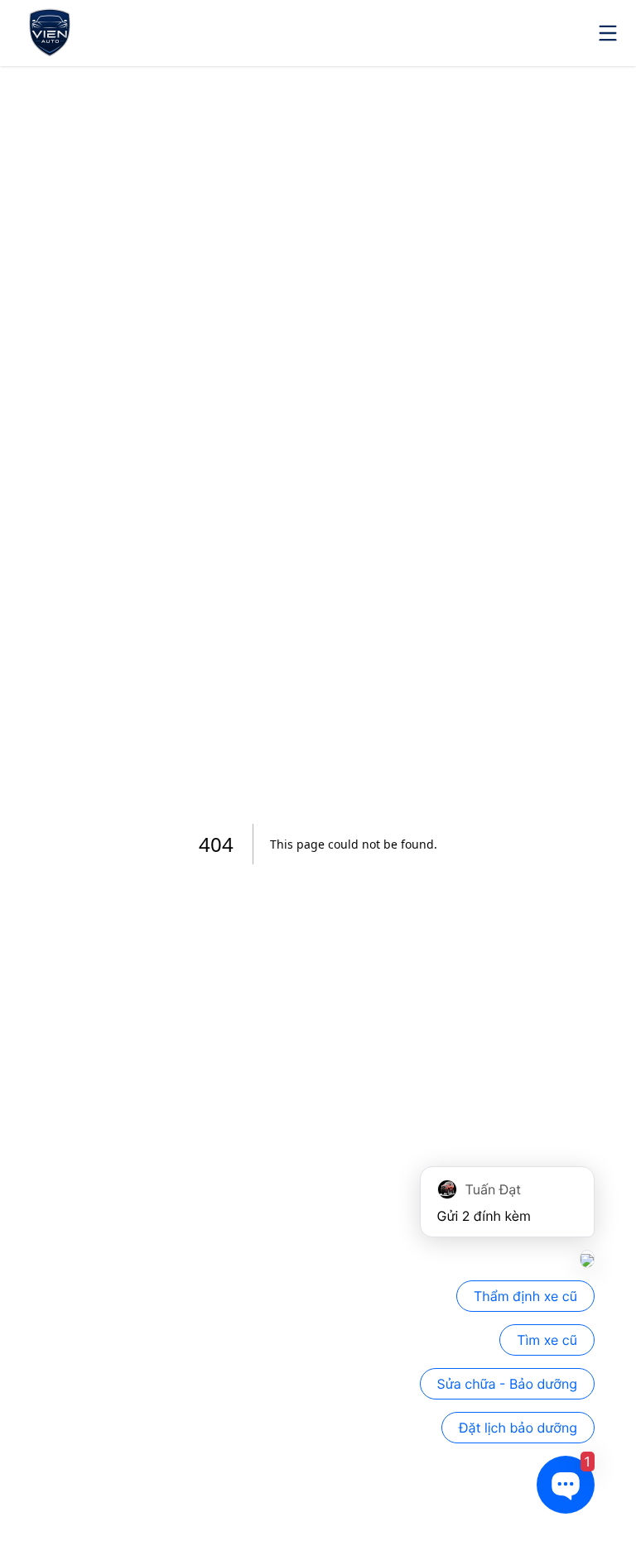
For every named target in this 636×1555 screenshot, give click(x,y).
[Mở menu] (607, 33)
